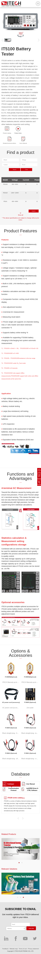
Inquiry (39, 478)
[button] (19, 862)
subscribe (31, 928)
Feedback (5, 948)
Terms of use (23, 948)
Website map (14, 948)
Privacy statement (33, 948)
